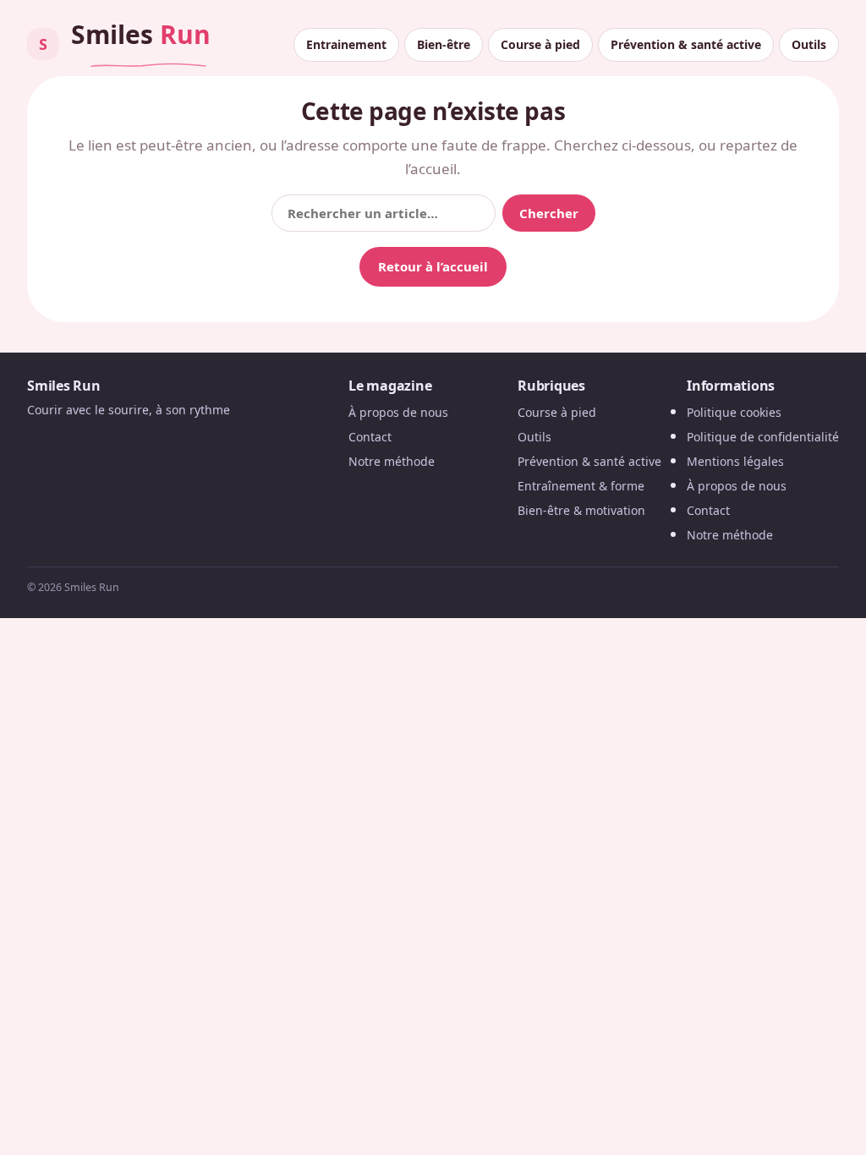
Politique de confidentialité (763, 437)
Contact (370, 437)
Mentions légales (735, 461)
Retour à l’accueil (433, 266)
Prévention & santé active (686, 44)
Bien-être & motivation (581, 510)
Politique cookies (734, 412)
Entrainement (346, 44)
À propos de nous (398, 412)
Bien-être (443, 44)
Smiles (125, 38)
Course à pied (540, 44)
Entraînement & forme (581, 486)
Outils (809, 44)
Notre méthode (391, 461)
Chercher (548, 213)
